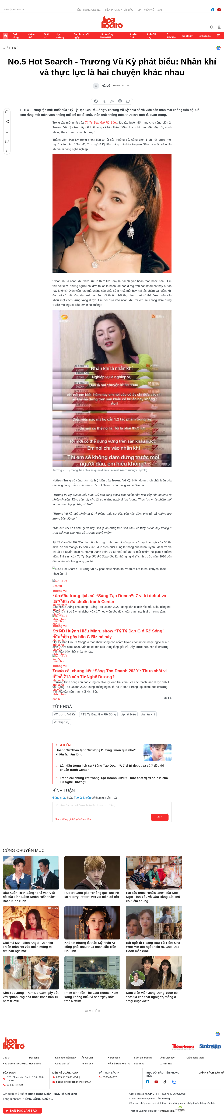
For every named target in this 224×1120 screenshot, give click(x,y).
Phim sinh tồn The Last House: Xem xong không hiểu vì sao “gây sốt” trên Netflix (91, 997)
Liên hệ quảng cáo (65, 1072)
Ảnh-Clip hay (152, 36)
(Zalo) (76, 1077)
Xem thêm (218, 36)
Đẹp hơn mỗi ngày (81, 36)
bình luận (128, 101)
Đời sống (16, 36)
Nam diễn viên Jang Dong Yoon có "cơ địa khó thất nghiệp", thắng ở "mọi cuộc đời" (152, 997)
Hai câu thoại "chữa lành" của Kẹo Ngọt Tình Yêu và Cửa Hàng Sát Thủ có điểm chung (153, 897)
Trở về (7, 150)
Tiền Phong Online (87, 9)
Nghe (7, 111)
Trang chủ (5, 36)
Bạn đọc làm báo (23, 1110)
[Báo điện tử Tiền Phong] (183, 1047)
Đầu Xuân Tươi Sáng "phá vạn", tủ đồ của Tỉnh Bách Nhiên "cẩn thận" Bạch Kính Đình (29, 897)
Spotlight (187, 35)
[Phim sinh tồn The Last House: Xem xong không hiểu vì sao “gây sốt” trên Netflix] (92, 972)
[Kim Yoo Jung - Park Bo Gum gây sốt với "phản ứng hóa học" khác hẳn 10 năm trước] (31, 972)
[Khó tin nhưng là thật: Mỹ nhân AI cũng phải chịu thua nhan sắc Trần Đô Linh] (92, 922)
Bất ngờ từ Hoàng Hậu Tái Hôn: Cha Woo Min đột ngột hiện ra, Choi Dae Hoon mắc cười (153, 947)
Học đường (60, 36)
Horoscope (204, 35)
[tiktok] (167, 1082)
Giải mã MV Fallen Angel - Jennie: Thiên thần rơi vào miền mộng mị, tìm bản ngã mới (28, 947)
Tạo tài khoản (82, 797)
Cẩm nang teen (195, 1057)
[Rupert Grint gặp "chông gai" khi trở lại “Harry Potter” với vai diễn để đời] (92, 872)
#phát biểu (128, 714)
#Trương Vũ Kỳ (65, 714)
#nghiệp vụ (61, 722)
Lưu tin (7, 131)
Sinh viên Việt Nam (150, 9)
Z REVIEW (171, 36)
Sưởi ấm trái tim (143, 1057)
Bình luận (7, 141)
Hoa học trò (14, 1043)
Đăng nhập (59, 797)
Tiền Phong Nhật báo (119, 9)
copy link (111, 101)
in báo (120, 101)
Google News (218, 48)
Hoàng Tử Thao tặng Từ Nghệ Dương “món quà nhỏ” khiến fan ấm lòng (96, 752)
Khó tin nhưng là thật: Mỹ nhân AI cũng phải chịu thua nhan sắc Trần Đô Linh (90, 947)
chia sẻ (95, 101)
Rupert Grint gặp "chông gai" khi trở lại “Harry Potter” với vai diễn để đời (91, 895)
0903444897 (110, 1077)
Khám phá (31, 36)
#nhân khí (148, 714)
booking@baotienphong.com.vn (73, 1081)
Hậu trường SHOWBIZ (107, 36)
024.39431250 (15, 1084)
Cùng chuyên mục (23, 850)
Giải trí (46, 36)
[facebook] (213, 10)
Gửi (160, 817)
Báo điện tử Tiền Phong (112, 23)
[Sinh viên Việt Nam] (210, 1047)
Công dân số (62, 1063)
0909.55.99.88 (64, 1077)
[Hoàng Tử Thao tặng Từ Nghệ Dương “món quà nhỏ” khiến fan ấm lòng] (158, 752)
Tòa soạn (9, 1072)
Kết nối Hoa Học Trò (119, 1063)
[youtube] (219, 10)
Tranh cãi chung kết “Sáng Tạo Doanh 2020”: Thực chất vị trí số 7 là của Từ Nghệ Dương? (114, 780)
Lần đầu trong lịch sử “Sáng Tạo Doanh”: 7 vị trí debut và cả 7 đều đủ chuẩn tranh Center (112, 767)
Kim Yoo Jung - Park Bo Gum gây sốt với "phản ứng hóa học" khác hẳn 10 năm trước (30, 997)
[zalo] (176, 1082)
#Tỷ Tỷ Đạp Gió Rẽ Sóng (98, 714)
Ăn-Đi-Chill (133, 36)
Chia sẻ (7, 121)
